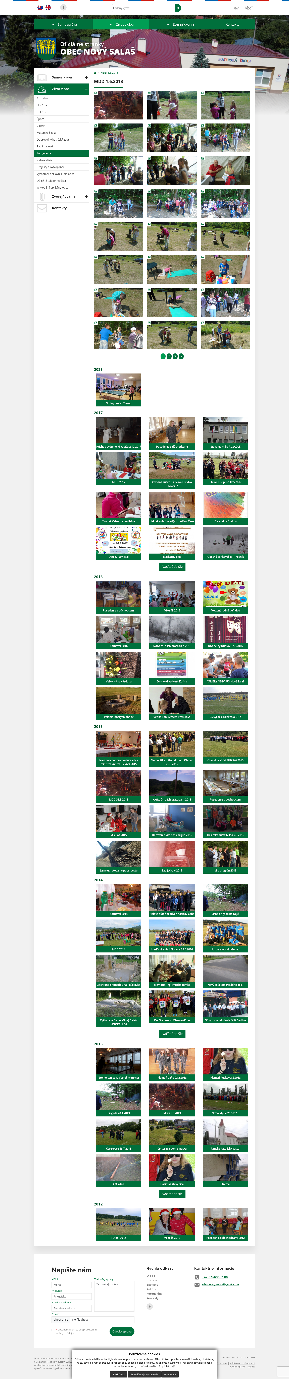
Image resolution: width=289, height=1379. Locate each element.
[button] (63, 24)
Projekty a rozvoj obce (51, 167)
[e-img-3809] (118, 203)
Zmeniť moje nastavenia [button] (144, 1374)
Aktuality (42, 98)
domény (71, 1364)
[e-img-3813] (172, 236)
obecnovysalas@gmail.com (220, 1284)
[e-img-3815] (118, 269)
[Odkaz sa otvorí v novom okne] (63, 7)
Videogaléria (45, 160)
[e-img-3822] (172, 335)
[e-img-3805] (225, 137)
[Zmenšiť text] (237, 8)
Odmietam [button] (170, 1374)
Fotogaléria (44, 153)
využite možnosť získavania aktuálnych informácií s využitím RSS (68, 1358)
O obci (151, 1275)
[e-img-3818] (118, 302)
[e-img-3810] (172, 203)
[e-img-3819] (172, 302)
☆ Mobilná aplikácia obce (52, 187)
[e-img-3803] (118, 137)
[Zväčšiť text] (248, 7)
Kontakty (232, 24)
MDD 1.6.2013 (109, 72)
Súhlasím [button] (118, 1374)
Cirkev (40, 126)
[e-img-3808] (225, 170)
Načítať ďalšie (172, 566)
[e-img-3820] (225, 302)
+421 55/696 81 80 (215, 1277)
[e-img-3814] (225, 236)
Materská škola (46, 133)
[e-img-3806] (118, 170)
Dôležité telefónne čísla (51, 181)
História (42, 105)
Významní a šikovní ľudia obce (55, 174)
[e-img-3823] (225, 335)
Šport (40, 119)
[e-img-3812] (118, 236)
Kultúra (41, 112)
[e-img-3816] (172, 269)
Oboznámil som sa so (76, 1331)
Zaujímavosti (45, 146)
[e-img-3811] (225, 203)
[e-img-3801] (172, 105)
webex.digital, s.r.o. (56, 1364)
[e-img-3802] (225, 105)
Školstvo (152, 1284)
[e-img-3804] (172, 137)
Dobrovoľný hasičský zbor (53, 139)
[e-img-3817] (225, 269)
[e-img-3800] (118, 105)
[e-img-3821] (118, 335)
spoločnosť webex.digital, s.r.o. (49, 1368)
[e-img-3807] (172, 170)
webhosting (40, 1364)
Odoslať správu (122, 1331)
